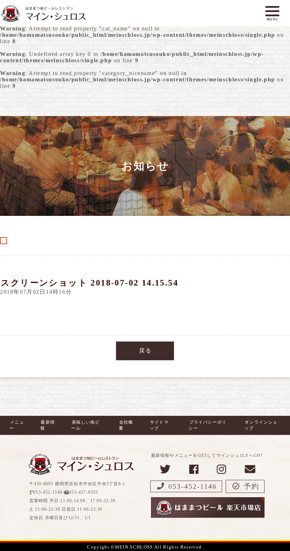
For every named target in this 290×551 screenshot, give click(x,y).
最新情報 (47, 425)
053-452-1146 (192, 486)
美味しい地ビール (85, 425)
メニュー (17, 425)
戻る (145, 351)
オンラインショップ (261, 425)
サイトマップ (159, 425)
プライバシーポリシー (207, 425)
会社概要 (126, 425)
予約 (251, 486)
